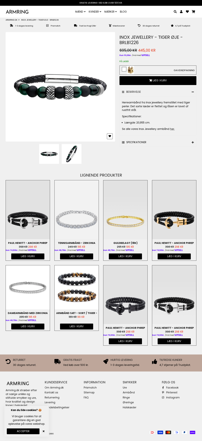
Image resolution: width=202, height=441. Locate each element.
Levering (50, 402)
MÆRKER (109, 11)
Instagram (172, 397)
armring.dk (11, 19)
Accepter (23, 431)
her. (172, 129)
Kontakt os (51, 392)
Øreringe (128, 402)
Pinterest (171, 392)
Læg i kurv (77, 326)
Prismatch (90, 387)
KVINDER (94, 11)
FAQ (86, 397)
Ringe (126, 397)
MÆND (79, 11)
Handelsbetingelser (57, 407)
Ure (125, 387)
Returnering (52, 397)
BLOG (123, 11)
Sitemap (89, 392)
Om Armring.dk (54, 387)
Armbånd (129, 392)
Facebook (171, 387)
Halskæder (129, 407)
